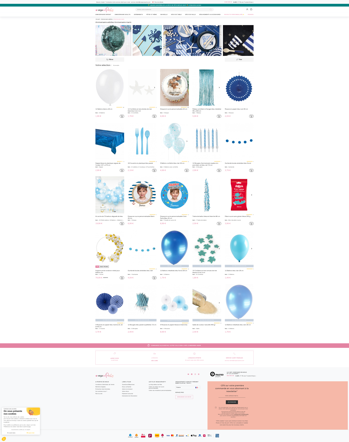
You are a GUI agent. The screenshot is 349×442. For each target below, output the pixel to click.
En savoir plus (11, 433)
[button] (4, 439)
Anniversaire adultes (107, 19)
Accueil (97, 19)
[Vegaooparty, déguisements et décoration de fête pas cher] (104, 8)
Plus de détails (159, 2)
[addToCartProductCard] (122, 116)
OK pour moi (30, 433)
